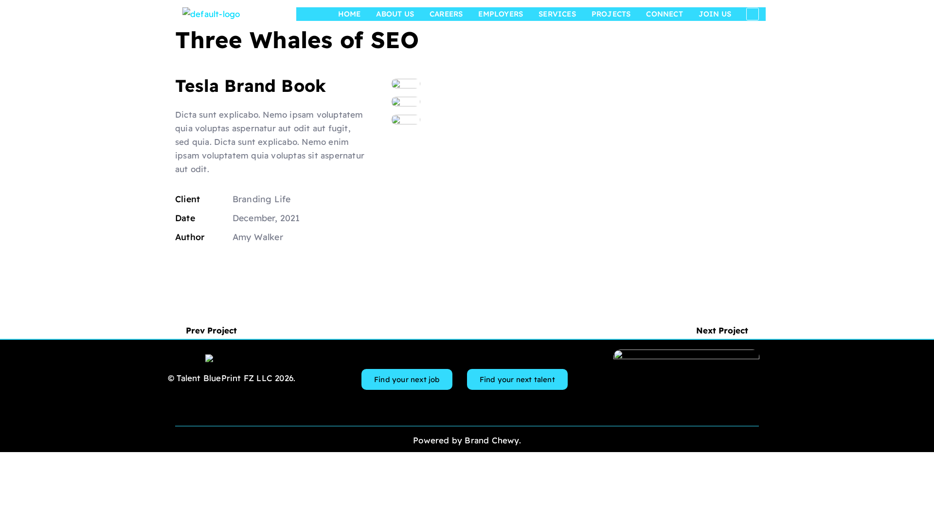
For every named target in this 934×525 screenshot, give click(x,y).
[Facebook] (201, 267)
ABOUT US (395, 14)
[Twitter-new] (178, 267)
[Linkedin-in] (752, 14)
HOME (349, 14)
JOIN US (715, 14)
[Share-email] (224, 267)
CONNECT (664, 14)
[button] (248, 267)
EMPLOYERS (500, 14)
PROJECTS (611, 14)
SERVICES (557, 14)
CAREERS (446, 14)
